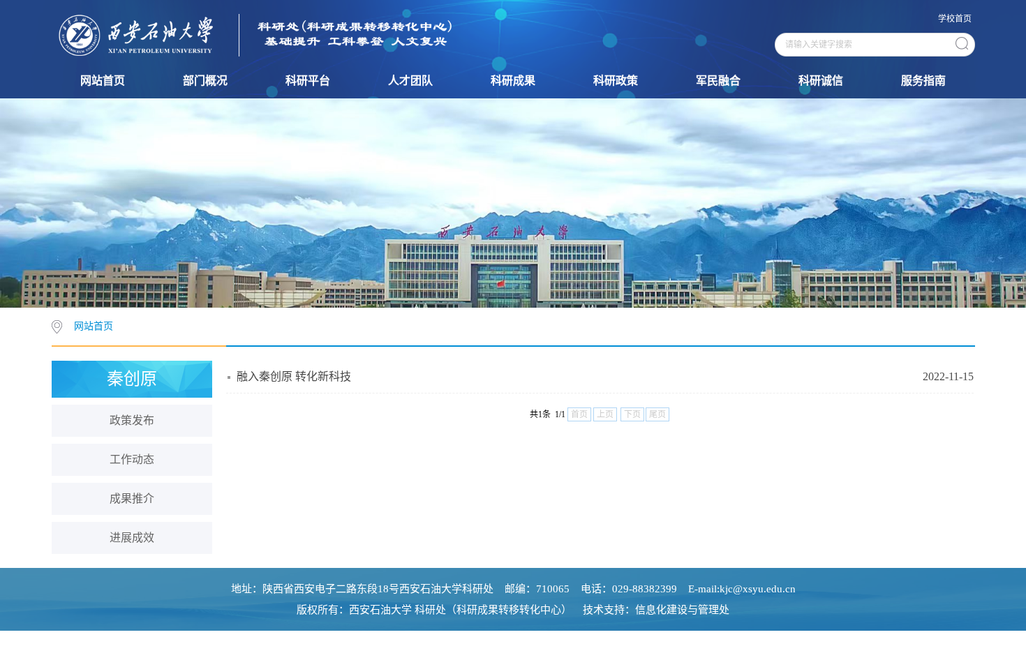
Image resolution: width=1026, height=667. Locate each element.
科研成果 (513, 81)
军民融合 (718, 81)
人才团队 (410, 81)
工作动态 (132, 459)
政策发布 (132, 420)
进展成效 (132, 538)
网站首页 (102, 81)
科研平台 (307, 81)
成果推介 (132, 498)
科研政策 (615, 81)
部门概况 (205, 81)
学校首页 (955, 19)
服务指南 (923, 81)
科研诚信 (820, 81)
